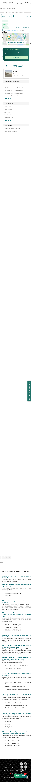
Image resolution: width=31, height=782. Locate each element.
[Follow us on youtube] (21, 770)
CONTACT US (7, 767)
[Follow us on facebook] (21, 763)
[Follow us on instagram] (25, 767)
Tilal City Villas (8, 106)
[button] (6, 16)
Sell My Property (11, 3)
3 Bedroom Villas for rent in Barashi (13, 85)
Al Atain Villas (8, 109)
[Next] (9, 557)
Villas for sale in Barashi (10, 131)
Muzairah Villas (8, 115)
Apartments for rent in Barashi (12, 96)
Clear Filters (18, 27)
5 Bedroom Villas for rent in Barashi (13, 90)
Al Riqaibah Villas (9, 117)
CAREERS (15, 764)
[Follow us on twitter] (25, 763)
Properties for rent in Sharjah (12, 128)
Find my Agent (5, 3)
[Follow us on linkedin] (21, 767)
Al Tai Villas (7, 112)
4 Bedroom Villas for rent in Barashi (13, 87)
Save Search (25, 27)
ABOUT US (6, 764)
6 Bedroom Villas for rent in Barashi (13, 93)
